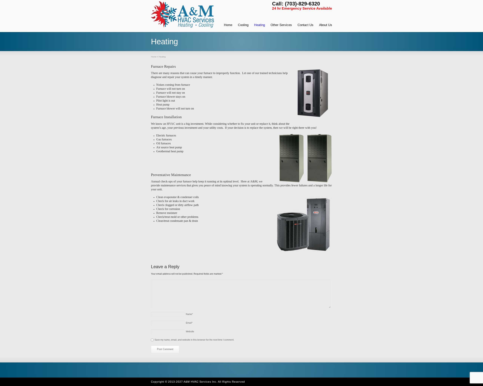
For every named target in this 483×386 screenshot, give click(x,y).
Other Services (281, 25)
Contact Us (305, 25)
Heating (259, 25)
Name (189, 314)
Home (228, 25)
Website (190, 331)
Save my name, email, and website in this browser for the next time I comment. (194, 340)
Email (189, 323)
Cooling (243, 25)
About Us (325, 25)
